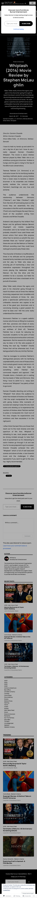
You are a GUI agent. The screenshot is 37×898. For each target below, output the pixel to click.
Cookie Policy (6, 890)
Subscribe (26, 24)
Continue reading (18, 29)
